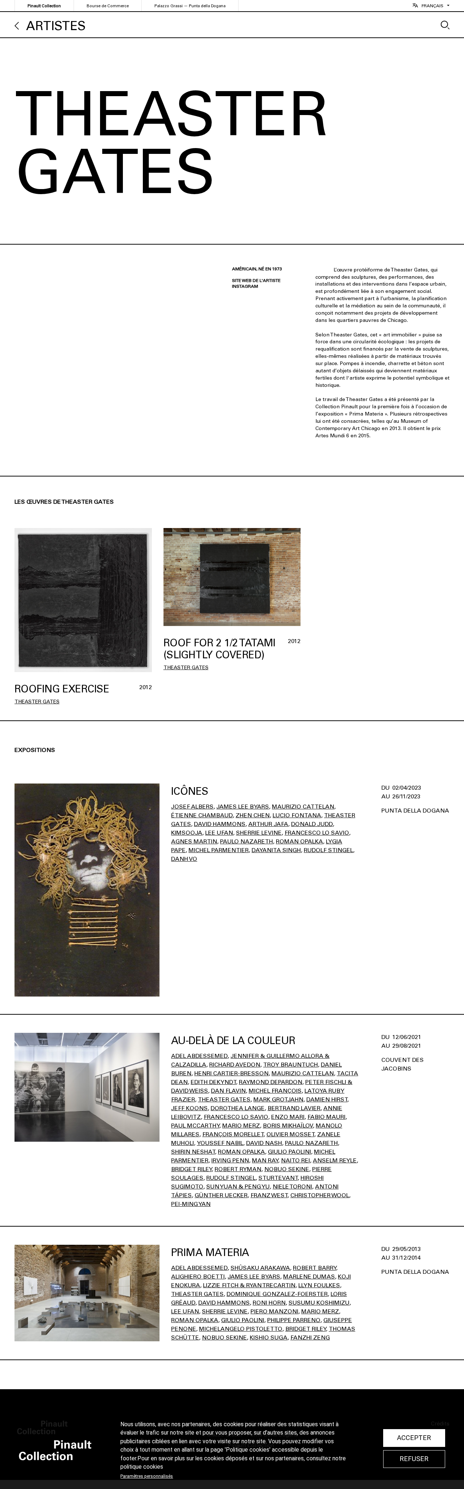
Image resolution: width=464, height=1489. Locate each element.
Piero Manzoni (274, 1311)
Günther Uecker (221, 1195)
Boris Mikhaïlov (288, 1125)
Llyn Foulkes (319, 1285)
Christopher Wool (319, 1195)
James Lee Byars (242, 806)
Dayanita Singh (276, 850)
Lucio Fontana (297, 815)
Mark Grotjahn (278, 1099)
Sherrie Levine (259, 832)
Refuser (413, 1459)
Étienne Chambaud (202, 815)
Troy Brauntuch (290, 1064)
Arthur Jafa (268, 824)
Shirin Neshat (193, 1151)
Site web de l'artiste (256, 280)
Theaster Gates (36, 702)
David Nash (264, 1143)
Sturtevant (278, 1177)
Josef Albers (192, 806)
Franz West (268, 1195)
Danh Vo (184, 858)
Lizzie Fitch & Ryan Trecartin (249, 1285)
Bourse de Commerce (108, 6)
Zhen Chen (253, 815)
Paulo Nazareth (246, 841)
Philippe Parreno (293, 1320)
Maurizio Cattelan (303, 806)
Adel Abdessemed (199, 1055)
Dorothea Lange (238, 1108)
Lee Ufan (219, 832)
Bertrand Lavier (294, 1108)
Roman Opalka (299, 841)
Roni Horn (269, 1302)
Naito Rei (295, 1160)
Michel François (275, 1090)
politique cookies (141, 1467)
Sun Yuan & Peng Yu (238, 1186)
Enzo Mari (287, 1116)
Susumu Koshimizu (319, 1302)
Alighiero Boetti (198, 1276)
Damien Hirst (326, 1099)
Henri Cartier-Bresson (231, 1073)
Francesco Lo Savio (317, 832)
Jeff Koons (189, 1108)
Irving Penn (230, 1160)
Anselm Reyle (335, 1160)
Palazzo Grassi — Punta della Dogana (189, 6)
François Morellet (233, 1134)
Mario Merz (241, 1125)
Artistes (56, 26)
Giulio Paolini (289, 1151)
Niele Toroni (292, 1186)
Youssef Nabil (220, 1143)
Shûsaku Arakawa (260, 1267)
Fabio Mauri (326, 1116)
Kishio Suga (268, 1337)
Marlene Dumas (309, 1276)
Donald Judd (312, 824)
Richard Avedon (234, 1064)
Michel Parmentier (218, 850)
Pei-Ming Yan (191, 1203)
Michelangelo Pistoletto (240, 1328)
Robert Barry (314, 1267)
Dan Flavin (228, 1090)
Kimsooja (186, 832)
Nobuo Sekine (286, 1169)
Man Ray (265, 1160)
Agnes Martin (194, 841)
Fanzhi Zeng (310, 1337)
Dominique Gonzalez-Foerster (277, 1293)
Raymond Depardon (270, 1082)
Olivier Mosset (290, 1134)
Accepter (414, 1438)
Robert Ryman (238, 1169)
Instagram (245, 286)
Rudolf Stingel (328, 850)
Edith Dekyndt (213, 1082)
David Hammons (219, 824)
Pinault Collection (44, 6)
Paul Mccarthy (195, 1125)
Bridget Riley (191, 1169)
